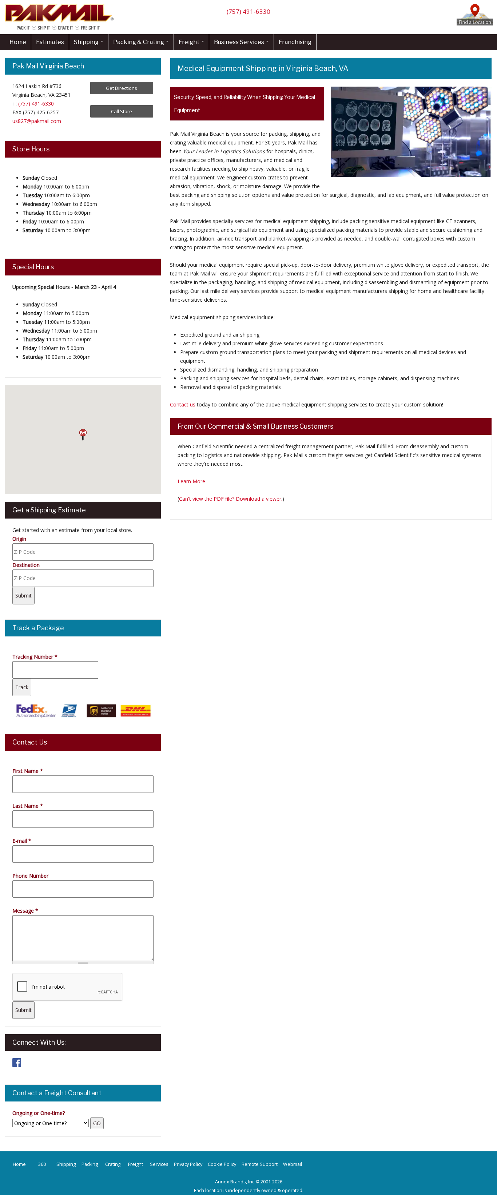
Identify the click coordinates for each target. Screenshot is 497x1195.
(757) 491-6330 (248, 11)
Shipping (87, 42)
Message (25, 910)
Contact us (182, 404)
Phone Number (30, 875)
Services (159, 1164)
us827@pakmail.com (36, 121)
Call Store (121, 111)
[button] (83, 435)
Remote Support (260, 1164)
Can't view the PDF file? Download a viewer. (230, 498)
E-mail (21, 840)
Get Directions (121, 88)
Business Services (239, 42)
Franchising (295, 42)
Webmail (292, 1164)
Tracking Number (34, 656)
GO (97, 1123)
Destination (26, 564)
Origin (19, 538)
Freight (189, 42)
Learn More (191, 481)
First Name (27, 770)
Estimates (50, 42)
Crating (112, 1164)
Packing (89, 1164)
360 (42, 1164)
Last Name (27, 805)
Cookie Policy (222, 1164)
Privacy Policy (188, 1164)
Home (17, 42)
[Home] (61, 29)
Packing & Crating (139, 42)
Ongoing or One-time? (38, 1112)
